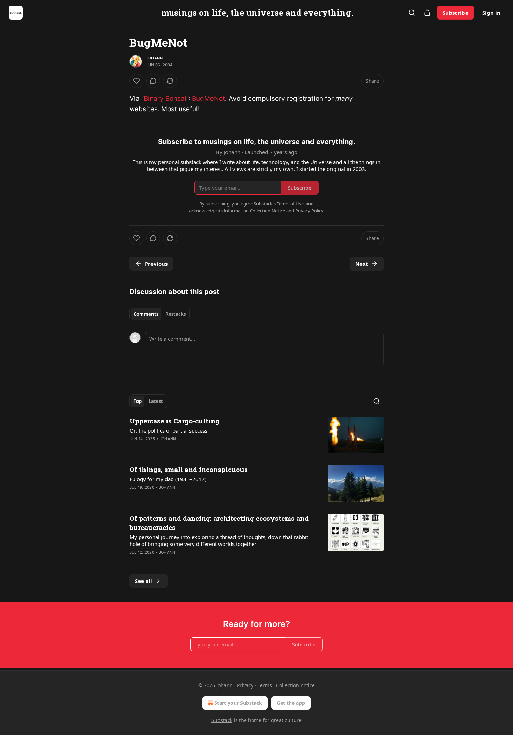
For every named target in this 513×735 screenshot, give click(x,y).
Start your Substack (238, 702)
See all (143, 580)
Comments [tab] (146, 314)
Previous (156, 263)
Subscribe (455, 12)
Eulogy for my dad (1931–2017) (168, 478)
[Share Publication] (427, 13)
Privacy (245, 685)
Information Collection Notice (254, 211)
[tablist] (159, 314)
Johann (154, 57)
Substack (221, 720)
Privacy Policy (309, 211)
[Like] (136, 81)
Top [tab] (138, 401)
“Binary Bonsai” (164, 99)
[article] (256, 435)
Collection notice (295, 685)
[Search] (412, 13)
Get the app (291, 702)
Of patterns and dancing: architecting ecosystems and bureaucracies (219, 523)
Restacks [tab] (175, 314)
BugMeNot (208, 99)
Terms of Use (290, 204)
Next (361, 263)
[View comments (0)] (153, 81)
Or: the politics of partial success (168, 430)
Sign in (491, 12)
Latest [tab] (156, 401)
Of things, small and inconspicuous (188, 469)
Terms (265, 685)
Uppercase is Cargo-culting (174, 421)
